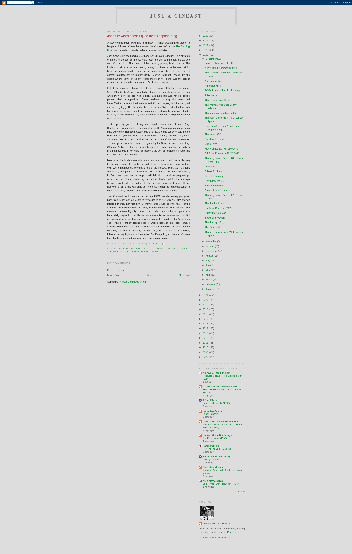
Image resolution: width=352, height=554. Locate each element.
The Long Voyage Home (217, 100)
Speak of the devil (214, 139)
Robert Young (149, 252)
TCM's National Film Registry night (223, 90)
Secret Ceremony (214, 176)
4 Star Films (210, 400)
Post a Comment (116, 270)
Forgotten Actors (212, 411)
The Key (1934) (213, 134)
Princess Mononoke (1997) (216, 403)
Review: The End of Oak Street (218, 449)
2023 (206, 50)
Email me (232, 532)
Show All (241, 491)
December (211, 58)
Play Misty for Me (214, 181)
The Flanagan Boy (214, 222)
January (210, 289)
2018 (206, 309)
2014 (206, 328)
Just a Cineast (176, 15)
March (209, 279)
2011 (206, 342)
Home (149, 275)
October (210, 246)
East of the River (214, 185)
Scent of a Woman (215, 217)
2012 (206, 338)
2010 (206, 347)
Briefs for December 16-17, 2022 (222, 153)
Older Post (184, 275)
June (209, 265)
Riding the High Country (216, 456)
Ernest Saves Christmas (218, 190)
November (211, 241)
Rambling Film (211, 446)
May (208, 270)
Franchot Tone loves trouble (219, 63)
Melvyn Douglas (130, 252)
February (211, 284)
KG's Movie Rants (213, 481)
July (208, 260)
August (210, 255)
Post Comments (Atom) (134, 281)
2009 (206, 352)
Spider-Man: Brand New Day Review (221, 484)
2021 (206, 295)
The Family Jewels (215, 203)
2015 (206, 323)
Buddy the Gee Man (215, 213)
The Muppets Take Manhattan (220, 113)
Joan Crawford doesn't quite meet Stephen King (142, 36)
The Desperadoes (214, 227)
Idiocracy (209, 166)
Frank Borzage (144, 249)
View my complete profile (215, 538)
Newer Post (113, 275)
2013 (206, 333)
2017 (206, 314)
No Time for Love (214, 81)
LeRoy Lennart (210, 414)
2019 (206, 304)
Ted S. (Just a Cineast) (216, 524)
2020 (206, 300)
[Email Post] (163, 244)
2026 (206, 35)
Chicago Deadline (212, 459)
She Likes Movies (213, 467)
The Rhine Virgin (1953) (215, 438)
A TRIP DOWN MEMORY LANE (220, 386)
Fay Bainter (125, 249)
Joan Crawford (165, 249)
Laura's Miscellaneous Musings (221, 421)
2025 (206, 40)
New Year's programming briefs (221, 67)
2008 (206, 357)
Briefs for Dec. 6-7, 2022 (218, 208)
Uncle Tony (211, 144)
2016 (206, 319)
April (208, 274)
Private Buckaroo (214, 171)
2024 (206, 45)
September (212, 251)
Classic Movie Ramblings (217, 435)
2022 (206, 54)
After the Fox (212, 95)
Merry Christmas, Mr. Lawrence (221, 148)
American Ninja (213, 85)
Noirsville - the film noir (216, 373)
